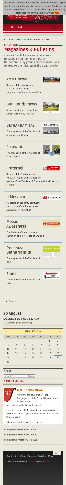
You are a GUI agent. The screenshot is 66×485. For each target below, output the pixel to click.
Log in (56, 453)
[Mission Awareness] (51, 225)
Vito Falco (31, 461)
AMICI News (16, 79)
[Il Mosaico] (51, 200)
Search (8, 371)
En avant (14, 147)
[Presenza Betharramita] (51, 251)
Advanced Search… (14, 380)
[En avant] (51, 150)
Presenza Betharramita (18, 250)
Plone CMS (49, 461)
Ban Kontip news (21, 104)
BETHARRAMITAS (20, 125)
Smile (11, 273)
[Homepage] (33, 15)
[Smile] (51, 277)
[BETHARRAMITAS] (51, 128)
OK (56, 12)
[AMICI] (51, 82)
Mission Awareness (16, 224)
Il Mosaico (15, 197)
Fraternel (14, 168)
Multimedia (26, 39)
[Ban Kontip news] (51, 107)
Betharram (13, 27)
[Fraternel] (51, 171)
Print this (13, 301)
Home (17, 39)
